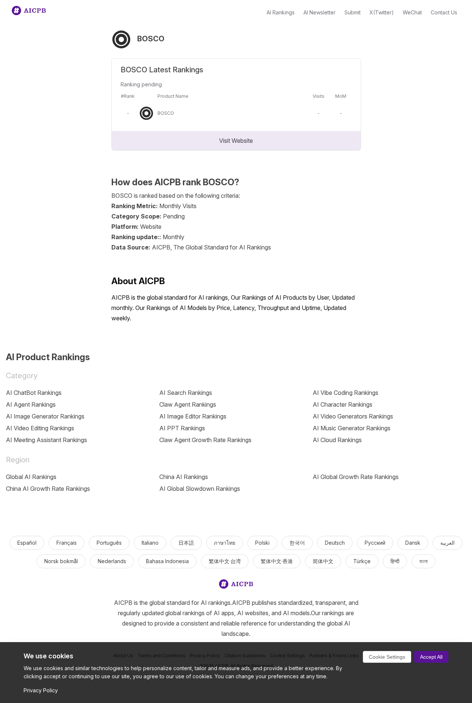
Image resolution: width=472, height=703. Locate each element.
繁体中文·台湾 (225, 561)
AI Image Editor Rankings (192, 416)
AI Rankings (281, 12)
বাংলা (423, 561)
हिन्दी (395, 561)
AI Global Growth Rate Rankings (356, 476)
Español (27, 543)
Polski (262, 543)
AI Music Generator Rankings (352, 428)
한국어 (297, 543)
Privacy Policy (41, 690)
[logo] (236, 585)
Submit (352, 12)
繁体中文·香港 (277, 561)
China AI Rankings (183, 476)
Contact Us (444, 12)
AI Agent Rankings (31, 404)
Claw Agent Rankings (187, 404)
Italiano (150, 543)
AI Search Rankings (185, 392)
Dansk (412, 543)
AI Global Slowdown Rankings (199, 488)
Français (66, 543)
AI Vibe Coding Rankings (345, 392)
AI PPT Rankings (182, 428)
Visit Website (236, 140)
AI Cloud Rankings (337, 440)
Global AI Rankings (31, 476)
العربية (447, 543)
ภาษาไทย (224, 543)
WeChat (412, 12)
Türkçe (362, 561)
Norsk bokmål (61, 561)
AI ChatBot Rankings (34, 392)
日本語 (186, 543)
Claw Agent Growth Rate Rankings (205, 440)
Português (109, 543)
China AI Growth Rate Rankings (48, 488)
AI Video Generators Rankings (353, 416)
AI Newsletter (319, 12)
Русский (375, 543)
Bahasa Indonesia (167, 561)
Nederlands (112, 561)
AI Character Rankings (342, 404)
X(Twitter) (381, 12)
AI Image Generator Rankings (45, 416)
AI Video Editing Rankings (40, 428)
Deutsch (335, 543)
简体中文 (323, 561)
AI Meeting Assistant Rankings (46, 440)
